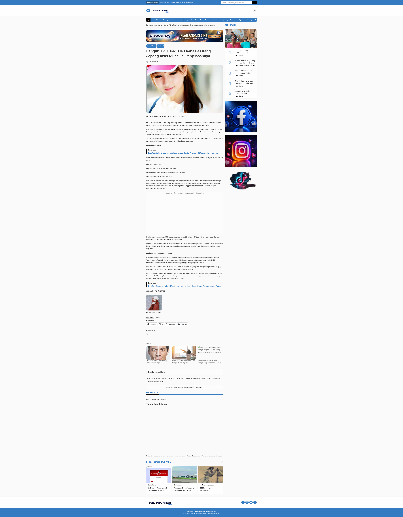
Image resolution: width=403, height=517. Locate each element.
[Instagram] (247, 502)
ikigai (208, 378)
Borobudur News (199, 378)
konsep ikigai (216, 378)
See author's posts (153, 317)
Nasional (233, 20)
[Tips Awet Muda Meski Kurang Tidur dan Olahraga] (158, 353)
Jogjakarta (189, 20)
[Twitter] (255, 502)
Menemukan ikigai (153, 146)
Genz (173, 20)
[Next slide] (222, 462)
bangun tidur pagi (174, 378)
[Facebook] (243, 502)
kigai (173, 129)
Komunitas (199, 20)
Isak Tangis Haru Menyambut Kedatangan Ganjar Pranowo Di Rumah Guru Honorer (183, 153)
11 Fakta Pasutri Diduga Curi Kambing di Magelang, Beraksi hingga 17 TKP (185, 2)
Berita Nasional (186, 378)
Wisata (252, 66)
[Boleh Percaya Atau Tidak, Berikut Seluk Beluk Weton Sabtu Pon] (158, 474)
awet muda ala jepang (159, 378)
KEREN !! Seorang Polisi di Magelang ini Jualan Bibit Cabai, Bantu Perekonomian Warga (184, 286)
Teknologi (249, 20)
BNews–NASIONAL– (154, 123)
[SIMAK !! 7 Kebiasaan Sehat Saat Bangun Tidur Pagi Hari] (184, 353)
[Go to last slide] (219, 462)
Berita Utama (156, 20)
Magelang (224, 20)
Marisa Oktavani (154, 312)
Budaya (166, 20)
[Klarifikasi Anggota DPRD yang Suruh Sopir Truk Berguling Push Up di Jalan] (210, 474)
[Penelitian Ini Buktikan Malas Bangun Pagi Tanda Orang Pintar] (210, 353)
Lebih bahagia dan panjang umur (159, 253)
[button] (254, 2)
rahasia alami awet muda (155, 381)
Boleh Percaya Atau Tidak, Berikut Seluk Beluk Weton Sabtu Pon (158, 490)
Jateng (179, 20)
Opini (241, 20)
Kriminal (208, 20)
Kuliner (216, 20)
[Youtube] (251, 502)
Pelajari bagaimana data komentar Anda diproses (204, 456)
